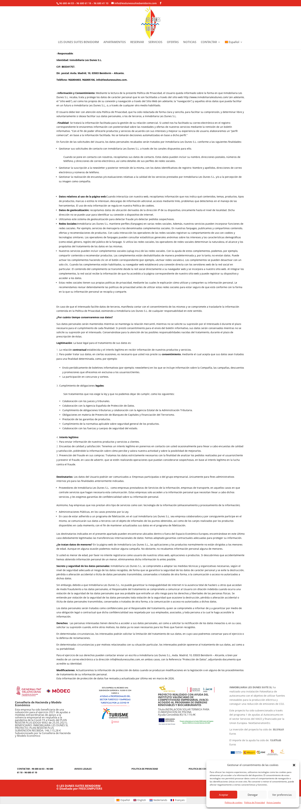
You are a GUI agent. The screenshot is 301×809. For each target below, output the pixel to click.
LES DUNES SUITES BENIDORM (78, 42)
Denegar (253, 794)
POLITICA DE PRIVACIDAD (145, 768)
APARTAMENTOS (114, 42)
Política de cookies (233, 802)
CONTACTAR (209, 42)
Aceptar (223, 794)
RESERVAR (137, 42)
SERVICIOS (155, 42)
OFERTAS (173, 42)
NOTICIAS (189, 42)
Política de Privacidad (254, 802)
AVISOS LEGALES (83, 768)
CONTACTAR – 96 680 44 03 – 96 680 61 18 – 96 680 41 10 (35, 770)
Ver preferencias (282, 794)
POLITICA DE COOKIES (200, 768)
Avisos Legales (274, 802)
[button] (294, 765)
